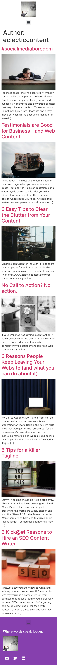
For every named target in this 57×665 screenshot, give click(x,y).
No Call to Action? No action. (26, 288)
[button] (28, 22)
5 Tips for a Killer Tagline (21, 453)
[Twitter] (15, 658)
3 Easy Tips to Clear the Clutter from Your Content (26, 215)
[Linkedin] (23, 658)
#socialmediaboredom (27, 49)
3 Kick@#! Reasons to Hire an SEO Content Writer (27, 538)
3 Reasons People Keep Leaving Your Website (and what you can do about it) (28, 365)
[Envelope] (7, 658)
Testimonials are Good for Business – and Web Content (28, 131)
